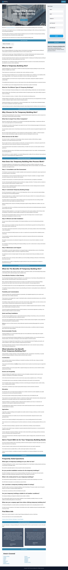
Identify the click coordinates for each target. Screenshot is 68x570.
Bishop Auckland (6, 563)
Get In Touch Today (24, 40)
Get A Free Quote (24, 549)
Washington (15, 519)
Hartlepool (26, 558)
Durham (4, 558)
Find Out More (24, 455)
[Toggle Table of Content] (12, 44)
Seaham (4, 562)
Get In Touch (56, 42)
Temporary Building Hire (11, 27)
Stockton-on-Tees (27, 562)
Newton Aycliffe (27, 557)
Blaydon (21, 519)
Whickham (10, 519)
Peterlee (25, 556)
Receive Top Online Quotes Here (24, 265)
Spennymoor (5, 561)
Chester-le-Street (5, 519)
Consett (18, 519)
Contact (63, 1)
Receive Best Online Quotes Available (24, 158)
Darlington (26, 561)
